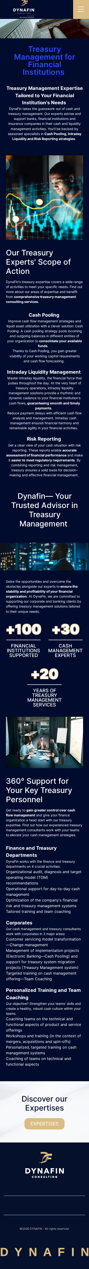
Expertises (44, 1124)
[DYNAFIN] (44, 1166)
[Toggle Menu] (81, 9)
